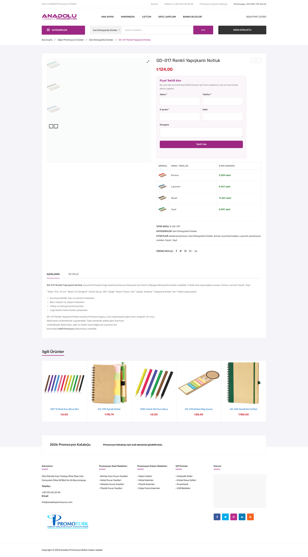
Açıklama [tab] (53, 274)
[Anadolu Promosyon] (59, 16)
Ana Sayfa (47, 40)
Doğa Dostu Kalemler (149, 488)
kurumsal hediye (230, 236)
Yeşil (174, 240)
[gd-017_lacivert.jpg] (53, 109)
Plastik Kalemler (147, 484)
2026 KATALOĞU (242, 30)
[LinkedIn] (196, 251)
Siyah (168, 240)
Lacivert (244, 236)
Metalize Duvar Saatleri (112, 484)
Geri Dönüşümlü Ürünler (101, 40)
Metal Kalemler (146, 480)
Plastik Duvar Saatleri (111, 488)
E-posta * (164, 109)
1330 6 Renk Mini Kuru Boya (154, 409)
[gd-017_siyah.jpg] (53, 87)
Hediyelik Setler (185, 476)
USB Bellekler (183, 488)
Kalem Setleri (145, 476)
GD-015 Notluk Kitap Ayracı (253, 61)
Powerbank (182, 484)
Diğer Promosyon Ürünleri (71, 40)
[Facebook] (176, 251)
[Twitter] (181, 251)
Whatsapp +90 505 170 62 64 (250, 4)
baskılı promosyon (178, 236)
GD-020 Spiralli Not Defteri (259, 61)
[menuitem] (107, 16)
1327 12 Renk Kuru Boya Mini (64, 409)
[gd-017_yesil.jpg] (53, 65)
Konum (154, 4)
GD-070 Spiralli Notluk (109, 409)
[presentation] (42, 391)
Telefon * (207, 94)
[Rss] (250, 517)
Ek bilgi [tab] (73, 274)
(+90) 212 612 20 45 (183, 4)
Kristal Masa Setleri (186, 480)
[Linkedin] (242, 517)
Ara (203, 30)
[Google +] (190, 251)
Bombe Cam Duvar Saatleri (114, 476)
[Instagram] (233, 517)
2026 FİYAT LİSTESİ (256, 16)
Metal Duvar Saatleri (110, 480)
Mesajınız (164, 125)
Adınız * (163, 94)
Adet (205, 109)
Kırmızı (217, 236)
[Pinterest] (185, 251)
